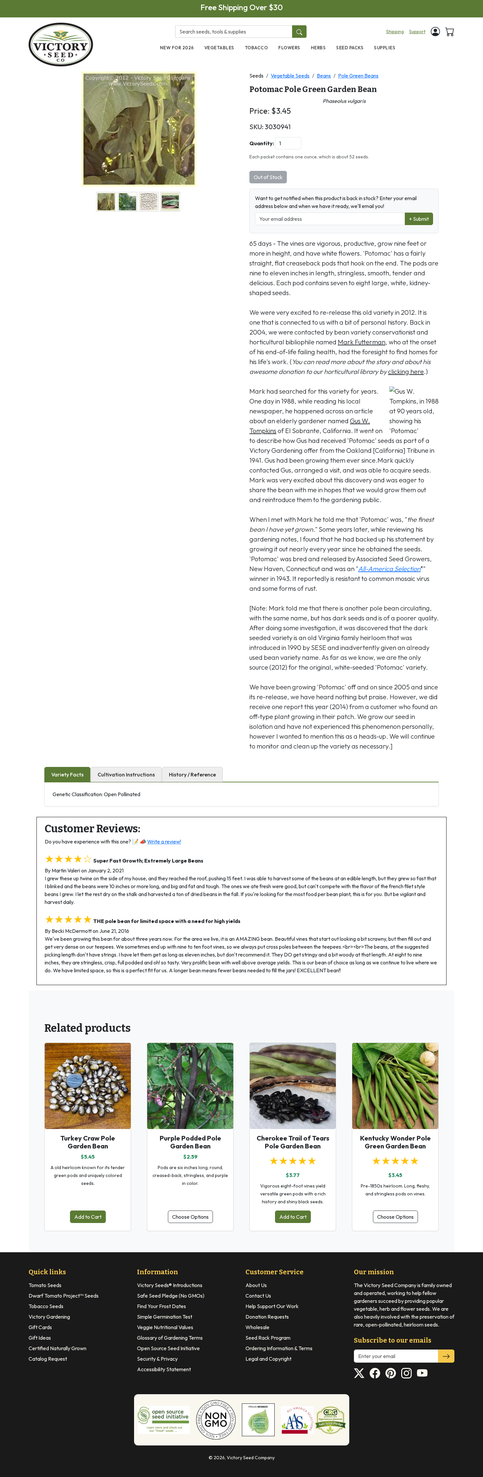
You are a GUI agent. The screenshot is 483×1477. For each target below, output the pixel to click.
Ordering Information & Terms (278, 1348)
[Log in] (435, 31)
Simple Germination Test (164, 1316)
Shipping (395, 32)
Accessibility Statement (164, 1369)
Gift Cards (40, 1327)
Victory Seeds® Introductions (169, 1285)
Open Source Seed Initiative (168, 1348)
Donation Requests (267, 1316)
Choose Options (190, 1216)
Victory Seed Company (251, 1458)
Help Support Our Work (272, 1306)
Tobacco (256, 48)
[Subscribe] (446, 1356)
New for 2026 (177, 48)
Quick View (88, 1118)
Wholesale (257, 1327)
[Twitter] (359, 1373)
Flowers (289, 48)
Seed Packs (349, 48)
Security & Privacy (157, 1358)
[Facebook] (375, 1373)
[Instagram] (406, 1373)
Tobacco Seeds (46, 1306)
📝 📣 (156, 841)
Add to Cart (88, 1216)
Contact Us (258, 1295)
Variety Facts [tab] (67, 774)
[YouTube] (422, 1373)
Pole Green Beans (358, 75)
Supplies (384, 48)
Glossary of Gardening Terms (170, 1337)
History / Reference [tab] (192, 774)
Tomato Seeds (45, 1285)
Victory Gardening (49, 1316)
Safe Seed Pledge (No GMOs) (170, 1295)
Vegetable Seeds (290, 75)
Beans (324, 75)
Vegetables (219, 48)
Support (417, 32)
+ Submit (419, 219)
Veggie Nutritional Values (165, 1327)
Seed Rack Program (267, 1337)
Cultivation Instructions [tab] (126, 774)
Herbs (318, 48)
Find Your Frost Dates (161, 1306)
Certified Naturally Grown (57, 1348)
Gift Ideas (40, 1337)
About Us (256, 1285)
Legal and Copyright (268, 1358)
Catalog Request (48, 1358)
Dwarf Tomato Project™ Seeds (64, 1295)
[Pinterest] (390, 1373)
